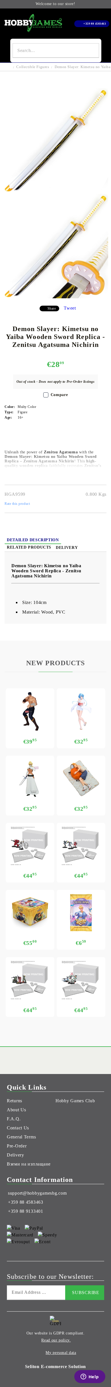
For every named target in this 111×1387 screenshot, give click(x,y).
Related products (29, 547)
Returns (14, 1100)
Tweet (70, 308)
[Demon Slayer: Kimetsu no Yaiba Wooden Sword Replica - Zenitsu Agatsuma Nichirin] (55, 191)
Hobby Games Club (75, 1100)
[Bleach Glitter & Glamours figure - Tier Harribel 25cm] (30, 778)
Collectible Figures (32, 67)
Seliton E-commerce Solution (55, 1366)
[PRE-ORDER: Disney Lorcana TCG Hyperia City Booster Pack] (81, 912)
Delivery (67, 547)
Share (52, 308)
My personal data (61, 1353)
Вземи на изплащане (29, 1164)
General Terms (21, 1136)
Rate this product (17, 504)
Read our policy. (56, 1340)
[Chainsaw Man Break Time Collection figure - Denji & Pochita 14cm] (81, 778)
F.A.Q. (13, 1118)
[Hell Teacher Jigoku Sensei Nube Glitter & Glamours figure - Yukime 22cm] (81, 711)
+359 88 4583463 (94, 23)
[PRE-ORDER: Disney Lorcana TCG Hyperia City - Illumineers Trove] (30, 912)
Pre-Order (16, 1145)
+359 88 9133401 (25, 1211)
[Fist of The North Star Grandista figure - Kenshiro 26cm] (30, 711)
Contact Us (18, 1127)
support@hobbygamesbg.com (37, 1193)
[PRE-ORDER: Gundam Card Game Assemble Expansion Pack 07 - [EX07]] (81, 846)
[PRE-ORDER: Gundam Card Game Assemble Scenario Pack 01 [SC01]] (30, 980)
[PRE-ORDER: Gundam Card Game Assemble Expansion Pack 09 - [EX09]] (81, 980)
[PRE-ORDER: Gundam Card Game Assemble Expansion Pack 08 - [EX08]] (30, 846)
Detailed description (33, 540)
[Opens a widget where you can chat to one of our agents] (89, 1377)
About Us (16, 1109)
